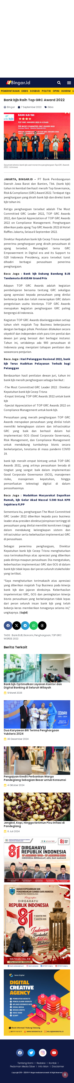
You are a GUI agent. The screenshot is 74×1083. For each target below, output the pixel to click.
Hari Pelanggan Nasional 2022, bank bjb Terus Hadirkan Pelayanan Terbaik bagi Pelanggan (37, 363)
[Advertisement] (37, 39)
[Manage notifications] (65, 1075)
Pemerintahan (10, 91)
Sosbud (35, 91)
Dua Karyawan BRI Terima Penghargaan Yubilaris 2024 (31, 732)
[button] (59, 83)
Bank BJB (17, 635)
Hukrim (66, 91)
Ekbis (24, 91)
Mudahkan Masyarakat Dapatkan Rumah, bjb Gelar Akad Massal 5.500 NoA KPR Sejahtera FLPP (37, 499)
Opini (56, 91)
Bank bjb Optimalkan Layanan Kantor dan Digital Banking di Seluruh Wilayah (33, 685)
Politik (46, 91)
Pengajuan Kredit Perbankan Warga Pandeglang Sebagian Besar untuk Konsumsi (35, 778)
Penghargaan (42, 635)
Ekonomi (28, 635)
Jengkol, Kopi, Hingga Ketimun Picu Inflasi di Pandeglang (34, 824)
